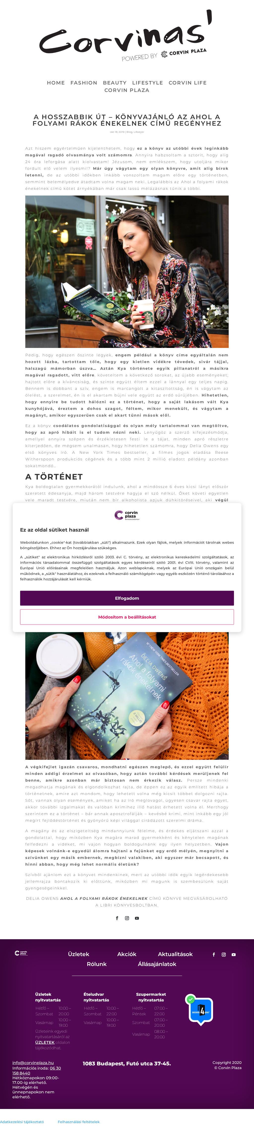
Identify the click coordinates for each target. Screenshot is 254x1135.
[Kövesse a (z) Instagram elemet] (127, 918)
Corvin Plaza (127, 90)
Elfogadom (127, 598)
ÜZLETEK (45, 1042)
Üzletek (78, 954)
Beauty (115, 83)
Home (56, 83)
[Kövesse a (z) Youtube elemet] (137, 918)
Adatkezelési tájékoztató (22, 1122)
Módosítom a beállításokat (127, 616)
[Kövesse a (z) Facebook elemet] (117, 918)
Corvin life (188, 83)
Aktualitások (175, 954)
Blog (129, 132)
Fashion (83, 83)
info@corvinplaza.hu (33, 1062)
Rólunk (97, 964)
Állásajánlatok (157, 964)
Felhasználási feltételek (79, 1122)
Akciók (126, 954)
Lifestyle (147, 83)
